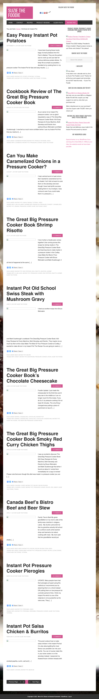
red (52, 487)
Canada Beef (23, 550)
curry (23, 485)
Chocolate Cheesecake (44, 418)
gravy (17, 356)
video (48, 140)
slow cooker (56, 550)
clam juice (18, 273)
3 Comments (57, 636)
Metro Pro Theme (42, 696)
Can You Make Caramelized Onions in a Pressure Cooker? (33, 161)
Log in (70, 696)
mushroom (31, 356)
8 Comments (57, 107)
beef (16, 355)
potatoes (31, 76)
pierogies (26, 609)
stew (46, 548)
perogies (26, 611)
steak (49, 356)
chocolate (32, 416)
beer (20, 548)
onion (25, 202)
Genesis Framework (54, 696)
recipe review (43, 485)
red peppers (27, 271)
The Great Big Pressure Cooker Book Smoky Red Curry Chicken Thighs (34, 439)
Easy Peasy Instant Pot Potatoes (32, 38)
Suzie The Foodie (16, 12)
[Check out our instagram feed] (46, 13)
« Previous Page (13, 682)
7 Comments (57, 172)
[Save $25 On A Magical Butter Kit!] (77, 93)
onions (29, 202)
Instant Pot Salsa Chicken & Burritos (28, 629)
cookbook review (20, 140)
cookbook (18, 142)
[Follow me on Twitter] (42, 13)
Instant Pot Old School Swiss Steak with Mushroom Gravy (31, 293)
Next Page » (36, 682)
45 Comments (57, 386)
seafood (43, 271)
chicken (17, 485)
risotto (37, 271)
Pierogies (33, 611)
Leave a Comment (55, 45)
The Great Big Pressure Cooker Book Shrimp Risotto (32, 225)
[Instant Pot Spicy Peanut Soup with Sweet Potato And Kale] (79, 125)
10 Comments (57, 449)
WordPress (64, 696)
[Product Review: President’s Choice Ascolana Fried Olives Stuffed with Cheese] (79, 41)
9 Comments (57, 513)
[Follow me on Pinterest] (44, 13)
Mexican (31, 670)
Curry (23, 487)
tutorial (37, 76)
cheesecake (24, 416)
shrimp (49, 271)
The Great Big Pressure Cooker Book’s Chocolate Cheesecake (32, 375)
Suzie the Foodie (35, 78)
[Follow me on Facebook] (40, 13)
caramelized (57, 204)
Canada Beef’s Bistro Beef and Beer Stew (30, 505)
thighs (16, 489)
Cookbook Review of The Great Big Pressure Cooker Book (34, 97)
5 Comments (57, 235)
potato (25, 76)
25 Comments (57, 576)
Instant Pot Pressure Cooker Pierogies (29, 568)
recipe (28, 355)
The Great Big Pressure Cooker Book (30, 420)
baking (17, 416)
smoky (56, 487)
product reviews (40, 140)
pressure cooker (36, 142)
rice (33, 271)
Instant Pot (18, 76)
